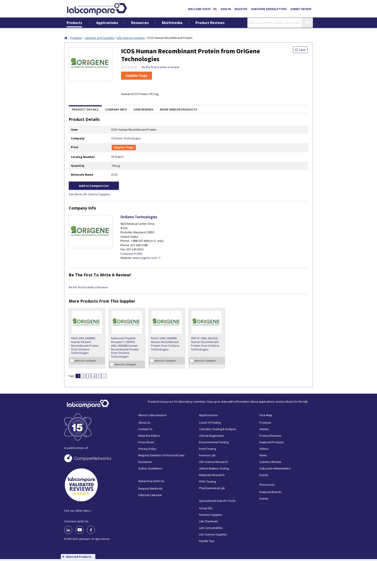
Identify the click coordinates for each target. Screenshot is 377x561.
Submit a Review (270, 462)
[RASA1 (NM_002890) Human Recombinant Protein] (167, 322)
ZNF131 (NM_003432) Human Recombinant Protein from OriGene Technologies (205, 343)
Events (263, 475)
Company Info (116, 109)
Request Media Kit (150, 488)
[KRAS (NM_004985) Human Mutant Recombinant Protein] (87, 322)
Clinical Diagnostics (211, 436)
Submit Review (300, 9)
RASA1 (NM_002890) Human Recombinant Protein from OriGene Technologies (165, 343)
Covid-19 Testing (210, 422)
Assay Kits (205, 508)
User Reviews (143, 109)
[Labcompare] (97, 8)
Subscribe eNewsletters (269, 9)
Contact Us (145, 429)
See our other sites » (77, 511)
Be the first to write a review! (160, 67)
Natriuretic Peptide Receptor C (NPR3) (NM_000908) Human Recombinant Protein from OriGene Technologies (125, 347)
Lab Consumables (211, 528)
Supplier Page (136, 75)
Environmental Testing (213, 442)
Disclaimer (145, 462)
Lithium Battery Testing (214, 468)
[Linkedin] (69, 530)
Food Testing (207, 449)
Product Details (85, 109)
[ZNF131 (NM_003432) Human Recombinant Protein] (207, 322)
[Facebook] (92, 530)
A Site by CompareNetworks (97, 458)
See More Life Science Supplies (89, 194)
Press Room (146, 442)
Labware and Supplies (99, 38)
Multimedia (172, 23)
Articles (264, 429)
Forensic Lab (207, 455)
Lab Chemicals (208, 521)
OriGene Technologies (126, 138)
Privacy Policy (147, 449)
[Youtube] (81, 530)
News (263, 455)
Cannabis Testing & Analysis (217, 429)
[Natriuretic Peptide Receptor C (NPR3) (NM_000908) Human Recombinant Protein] (127, 322)
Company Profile (131, 254)
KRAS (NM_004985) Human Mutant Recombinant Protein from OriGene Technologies (85, 345)
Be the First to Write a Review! (100, 274)
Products (74, 23)
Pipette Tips (206, 541)
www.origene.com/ (145, 258)
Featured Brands (270, 492)
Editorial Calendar (150, 495)
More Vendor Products (178, 109)
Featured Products (271, 442)
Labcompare (66, 38)
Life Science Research (213, 462)
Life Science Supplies (131, 38)
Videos (264, 449)
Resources (140, 23)
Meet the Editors (149, 436)
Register (241, 9)
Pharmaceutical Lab (212, 488)
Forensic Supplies (210, 515)
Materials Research (212, 475)
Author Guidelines (150, 468)
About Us (144, 422)
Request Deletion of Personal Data (161, 455)
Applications (107, 23)
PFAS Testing (207, 481)
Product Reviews (209, 23)
